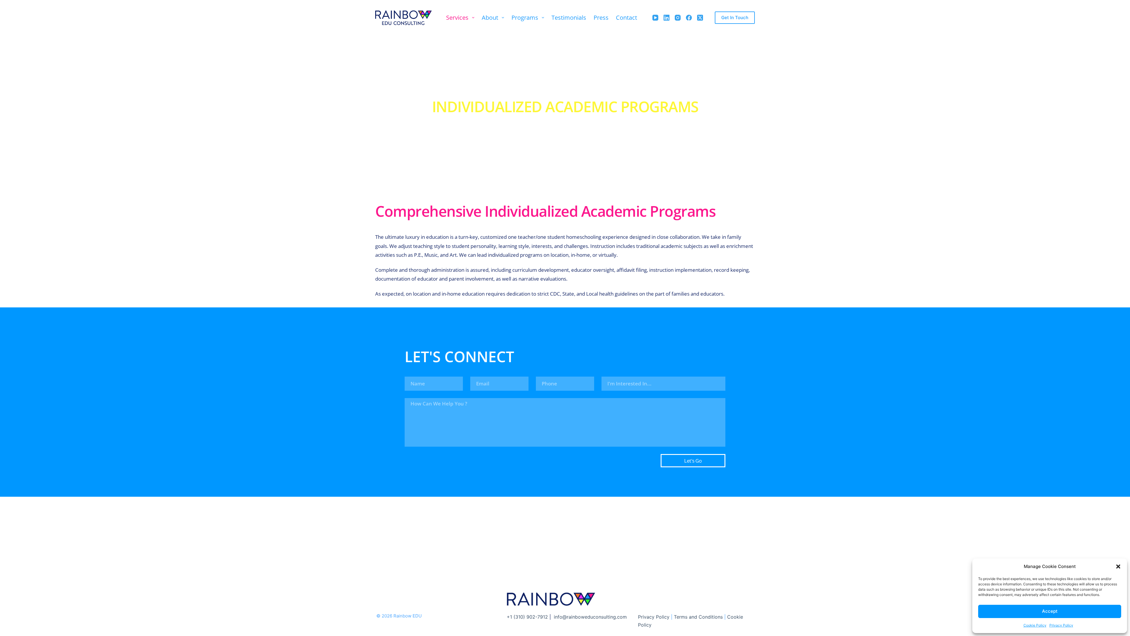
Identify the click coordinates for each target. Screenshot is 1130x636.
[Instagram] (678, 18)
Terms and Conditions (698, 617)
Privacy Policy (1061, 625)
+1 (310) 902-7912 (527, 617)
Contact (626, 17)
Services (457, 17)
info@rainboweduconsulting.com (590, 617)
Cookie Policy (1034, 625)
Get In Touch (734, 17)
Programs (524, 17)
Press (601, 17)
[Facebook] (689, 18)
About (490, 17)
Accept (1050, 611)
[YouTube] (655, 18)
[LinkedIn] (666, 18)
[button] (1118, 566)
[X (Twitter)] (700, 18)
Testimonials (568, 17)
